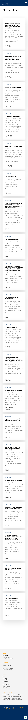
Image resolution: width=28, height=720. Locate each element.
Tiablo (16, 707)
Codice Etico (12, 708)
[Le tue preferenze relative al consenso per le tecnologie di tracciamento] (25, 717)
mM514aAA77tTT (9, 45)
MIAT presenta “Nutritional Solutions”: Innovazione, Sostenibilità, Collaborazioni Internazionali (12, 699)
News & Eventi (8, 21)
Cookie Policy (6, 708)
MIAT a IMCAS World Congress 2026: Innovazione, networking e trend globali (12, 695)
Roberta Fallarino (8, 135)
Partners (5, 683)
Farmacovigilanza (6, 686)
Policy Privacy (21, 707)
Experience (5, 681)
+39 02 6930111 (8, 665)
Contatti (5, 687)
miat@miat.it (8, 667)
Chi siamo (5, 678)
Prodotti (5, 679)
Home (4, 676)
